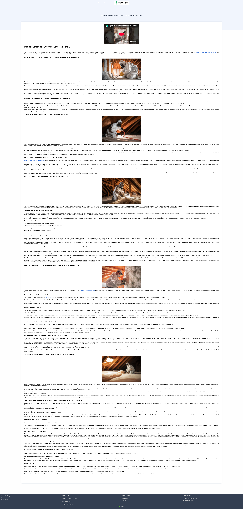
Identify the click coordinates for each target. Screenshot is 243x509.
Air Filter (124, 500)
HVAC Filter (125, 498)
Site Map (3, 497)
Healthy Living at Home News (190, 498)
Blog (105, 2)
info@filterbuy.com (66, 501)
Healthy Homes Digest (188, 500)
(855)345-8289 (65, 503)
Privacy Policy (4, 499)
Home (99, 2)
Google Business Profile (67, 504)
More (138, 2)
